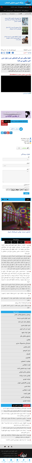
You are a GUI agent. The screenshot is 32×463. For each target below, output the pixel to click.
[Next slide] (3, 199)
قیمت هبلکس (26, 365)
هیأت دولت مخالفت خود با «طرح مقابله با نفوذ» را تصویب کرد (15, 294)
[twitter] (2, 133)
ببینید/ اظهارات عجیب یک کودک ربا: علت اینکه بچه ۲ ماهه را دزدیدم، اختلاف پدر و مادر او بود (15, 424)
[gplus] (8, 133)
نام (28, 157)
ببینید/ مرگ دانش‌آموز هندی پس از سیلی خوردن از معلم (16, 428)
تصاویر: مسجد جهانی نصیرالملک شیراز (19, 232)
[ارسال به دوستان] (4, 52)
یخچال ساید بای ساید (24, 322)
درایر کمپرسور (26, 350)
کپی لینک (4, 124)
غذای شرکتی (27, 347)
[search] (2, 7)
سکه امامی (27, 386)
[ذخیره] (7, 52)
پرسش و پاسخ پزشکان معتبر (22, 315)
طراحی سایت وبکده (24, 376)
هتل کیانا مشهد (26, 333)
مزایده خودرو (26, 379)
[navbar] (30, 7)
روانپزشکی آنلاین (25, 397)
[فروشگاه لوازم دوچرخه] (16, 105)
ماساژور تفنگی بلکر (25, 336)
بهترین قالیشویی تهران (24, 383)
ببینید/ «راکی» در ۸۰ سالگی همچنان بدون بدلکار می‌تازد (17, 411)
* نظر (28, 169)
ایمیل (28, 163)
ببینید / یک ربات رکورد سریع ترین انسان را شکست (18, 440)
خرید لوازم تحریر (25, 325)
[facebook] (5, 133)
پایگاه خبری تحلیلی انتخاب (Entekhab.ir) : (20, 74)
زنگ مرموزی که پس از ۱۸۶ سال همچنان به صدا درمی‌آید (13, 28)
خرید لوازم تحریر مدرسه (23, 318)
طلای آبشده (27, 394)
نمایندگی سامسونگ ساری (23, 343)
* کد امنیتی (26, 185)
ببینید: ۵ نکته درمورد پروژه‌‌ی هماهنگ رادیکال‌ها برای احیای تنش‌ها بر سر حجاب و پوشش (15, 436)
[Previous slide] (7, 199)
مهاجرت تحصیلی (25, 361)
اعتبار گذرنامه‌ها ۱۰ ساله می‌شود (22, 303)
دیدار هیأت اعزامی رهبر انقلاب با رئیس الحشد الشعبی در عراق (15, 306)
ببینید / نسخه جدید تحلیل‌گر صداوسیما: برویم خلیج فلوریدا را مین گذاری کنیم (15, 431)
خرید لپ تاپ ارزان (25, 329)
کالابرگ (28, 354)
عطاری (28, 340)
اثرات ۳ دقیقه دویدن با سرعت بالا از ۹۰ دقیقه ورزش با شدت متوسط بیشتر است (12, 38)
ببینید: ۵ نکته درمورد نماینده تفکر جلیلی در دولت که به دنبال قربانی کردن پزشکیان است (15, 415)
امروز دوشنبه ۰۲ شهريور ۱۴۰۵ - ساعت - (19, 7)
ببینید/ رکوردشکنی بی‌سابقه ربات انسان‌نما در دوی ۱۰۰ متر (16, 408)
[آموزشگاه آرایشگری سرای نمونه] (16, 114)
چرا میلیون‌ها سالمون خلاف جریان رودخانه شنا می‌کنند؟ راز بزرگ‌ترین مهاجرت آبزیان (13, 20)
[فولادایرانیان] (16, 96)
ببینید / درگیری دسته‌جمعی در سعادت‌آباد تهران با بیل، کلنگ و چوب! (15, 419)
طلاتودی (28, 358)
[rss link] (11, 446)
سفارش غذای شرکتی (24, 372)
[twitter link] (5, 446)
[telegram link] (8, 446)
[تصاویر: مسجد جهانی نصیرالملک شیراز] (16, 216)
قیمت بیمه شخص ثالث (23, 368)
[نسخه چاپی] (2, 52)
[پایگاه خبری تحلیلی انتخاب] (28, 2)
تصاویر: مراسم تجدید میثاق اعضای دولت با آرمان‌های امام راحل (15, 299)
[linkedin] (11, 133)
